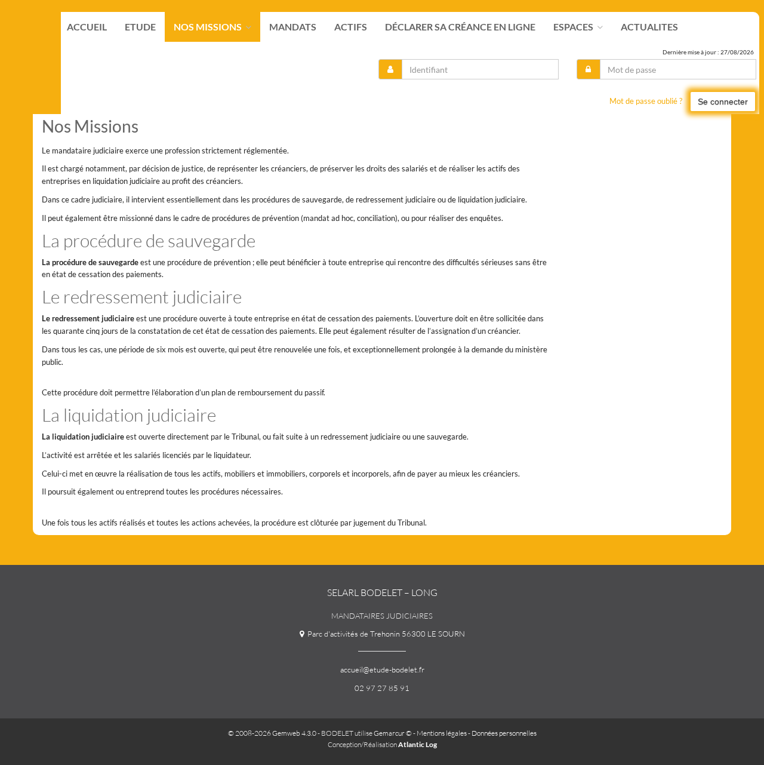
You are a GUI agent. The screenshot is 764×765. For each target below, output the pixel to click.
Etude (140, 26)
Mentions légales (442, 733)
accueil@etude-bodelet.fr (382, 669)
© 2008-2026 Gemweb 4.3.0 (272, 733)
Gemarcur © (393, 733)
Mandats (292, 26)
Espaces (574, 26)
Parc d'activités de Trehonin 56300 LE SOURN (384, 633)
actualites (649, 26)
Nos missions (209, 26)
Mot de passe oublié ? (645, 101)
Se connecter (723, 101)
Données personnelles (504, 733)
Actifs (350, 26)
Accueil (87, 26)
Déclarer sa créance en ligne (460, 26)
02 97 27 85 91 (382, 688)
